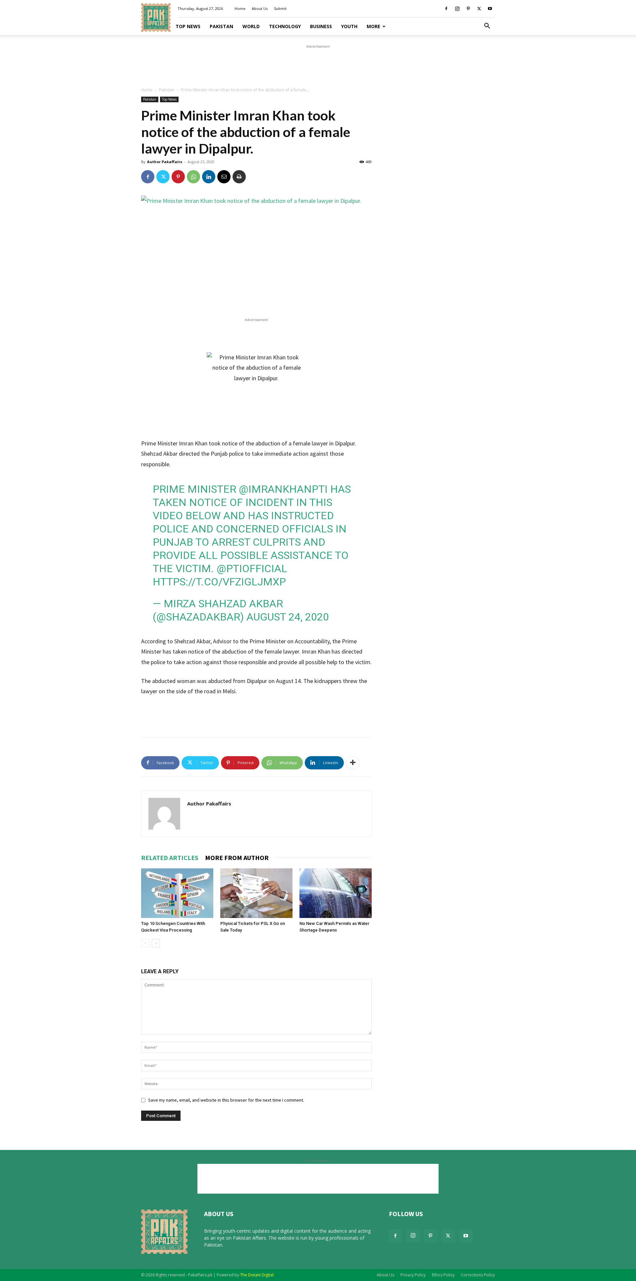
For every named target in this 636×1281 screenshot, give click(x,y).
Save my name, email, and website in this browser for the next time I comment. (226, 1100)
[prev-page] (145, 943)
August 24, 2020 (287, 617)
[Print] (239, 176)
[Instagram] (457, 8)
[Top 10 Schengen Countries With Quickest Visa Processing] (177, 893)
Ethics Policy (443, 1275)
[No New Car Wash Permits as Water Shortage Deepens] (335, 893)
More (373, 26)
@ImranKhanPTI (283, 489)
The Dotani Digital (257, 1275)
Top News (188, 26)
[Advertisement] (318, 65)
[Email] (224, 176)
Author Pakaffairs (164, 161)
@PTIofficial (252, 568)
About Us (260, 8)
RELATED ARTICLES (169, 857)
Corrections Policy (478, 1275)
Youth (349, 26)
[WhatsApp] (193, 176)
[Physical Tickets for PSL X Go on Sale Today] (256, 893)
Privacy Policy (413, 1275)
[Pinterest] (468, 8)
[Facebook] (446, 8)
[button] (487, 26)
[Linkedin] (208, 176)
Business (321, 26)
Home (240, 8)
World (251, 26)
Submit (280, 8)
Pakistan (221, 26)
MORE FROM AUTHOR (237, 857)
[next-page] (156, 943)
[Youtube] (490, 8)
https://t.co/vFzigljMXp (219, 581)
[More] (353, 762)
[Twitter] (479, 8)
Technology (285, 26)
